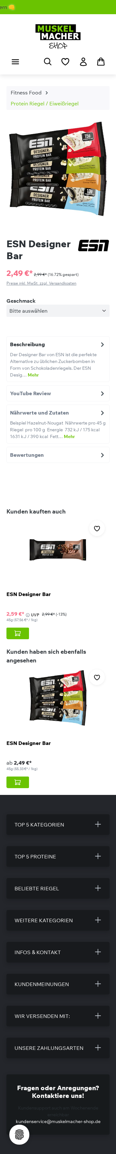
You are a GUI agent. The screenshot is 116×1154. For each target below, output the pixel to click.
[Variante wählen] (17, 633)
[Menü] (15, 61)
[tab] (58, 359)
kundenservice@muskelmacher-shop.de (58, 1121)
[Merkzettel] (65, 61)
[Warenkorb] (101, 61)
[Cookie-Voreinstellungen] (19, 1134)
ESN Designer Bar (28, 594)
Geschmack (20, 300)
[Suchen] (47, 61)
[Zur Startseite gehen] (58, 36)
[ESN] (93, 246)
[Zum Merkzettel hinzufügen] (97, 528)
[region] (58, 171)
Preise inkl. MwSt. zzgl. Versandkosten (41, 283)
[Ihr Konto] (83, 61)
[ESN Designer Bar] (58, 550)
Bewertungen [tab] (27, 455)
